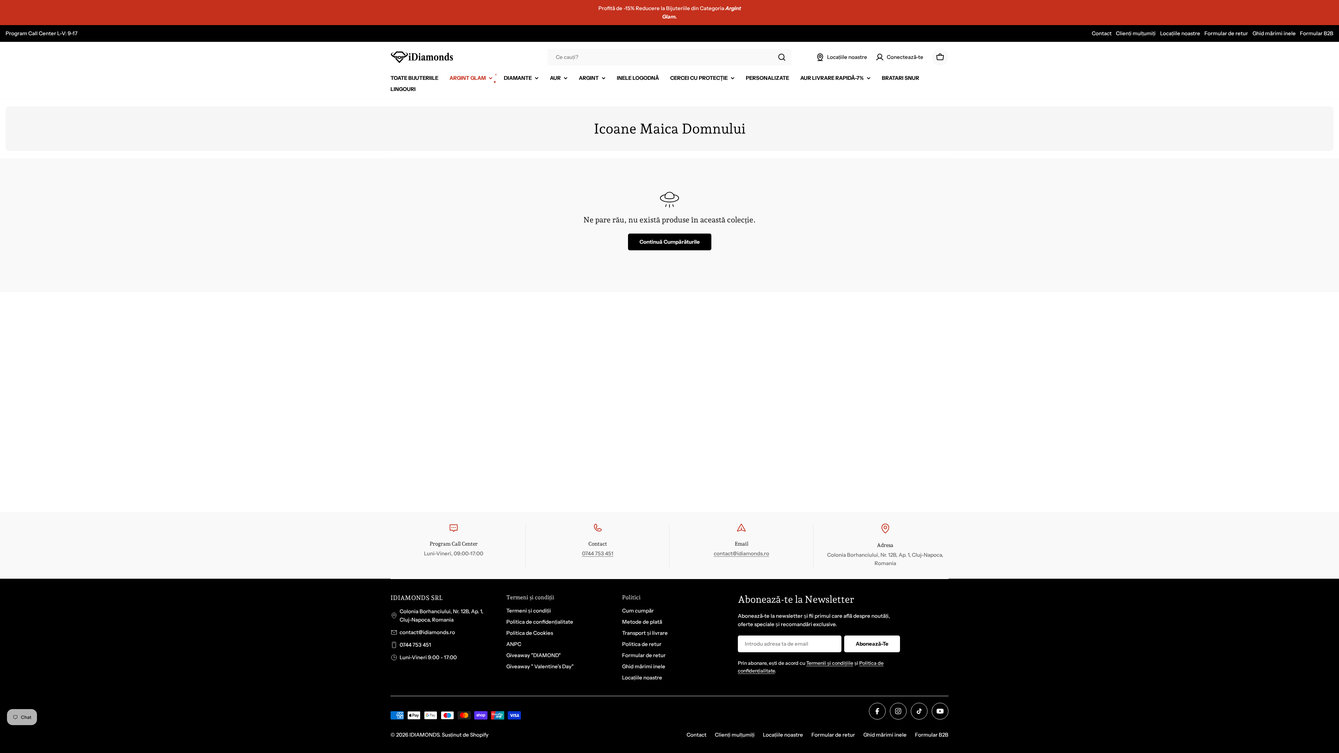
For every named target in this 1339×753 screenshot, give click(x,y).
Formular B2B (1316, 33)
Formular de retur (1226, 33)
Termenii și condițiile (829, 663)
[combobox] (669, 57)
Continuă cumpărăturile (670, 241)
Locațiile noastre (1180, 33)
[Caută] (782, 57)
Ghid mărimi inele (1274, 33)
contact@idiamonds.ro (741, 553)
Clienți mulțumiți (1136, 33)
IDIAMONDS (424, 734)
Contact (1102, 33)
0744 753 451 (597, 553)
